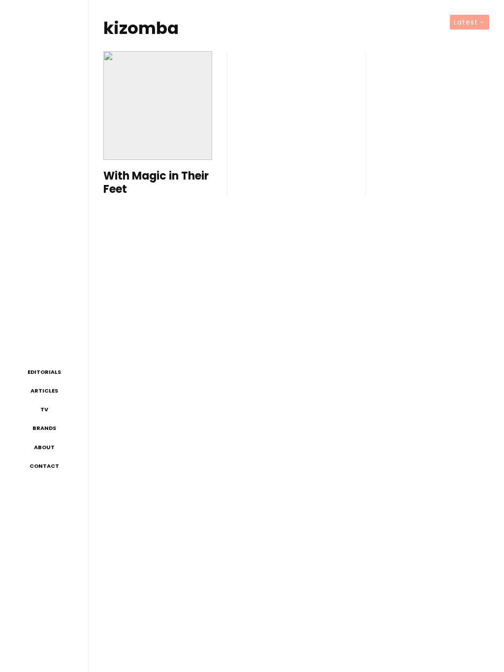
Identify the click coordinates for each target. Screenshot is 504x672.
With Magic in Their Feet (156, 183)
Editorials (44, 372)
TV (44, 409)
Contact (44, 466)
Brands (44, 428)
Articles (44, 391)
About (44, 447)
